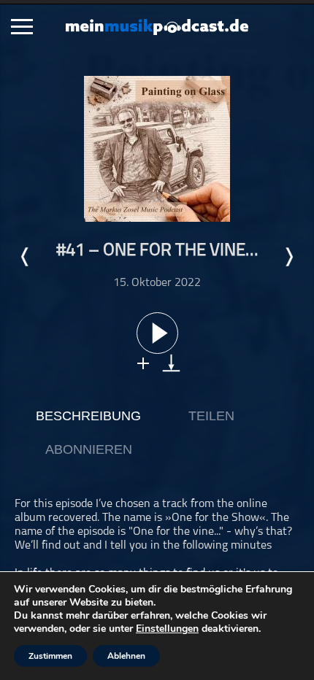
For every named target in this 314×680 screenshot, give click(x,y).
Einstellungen (167, 628)
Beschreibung (88, 416)
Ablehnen (126, 656)
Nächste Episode (288, 257)
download (171, 363)
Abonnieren (88, 449)
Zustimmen (50, 656)
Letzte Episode (26, 257)
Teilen (211, 416)
